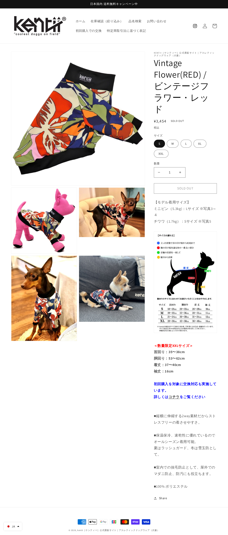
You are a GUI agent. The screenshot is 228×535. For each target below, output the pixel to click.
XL (200, 144)
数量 (157, 163)
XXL (161, 154)
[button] (13, 526)
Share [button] (163, 498)
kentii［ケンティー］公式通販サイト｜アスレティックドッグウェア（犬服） (118, 530)
